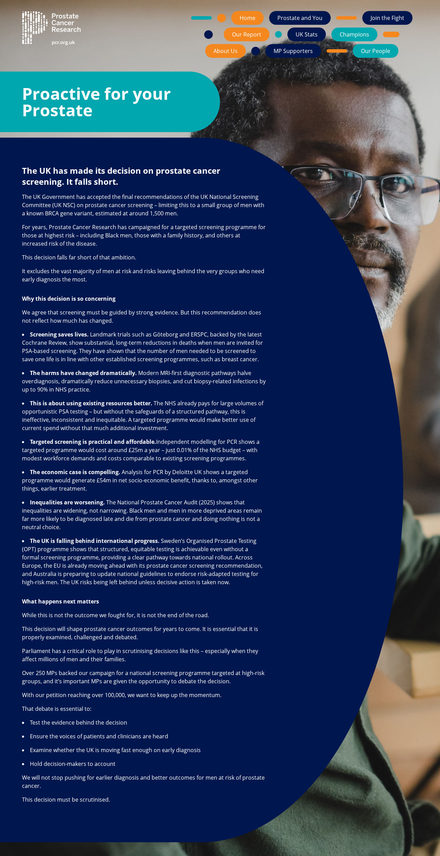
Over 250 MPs (39, 673)
